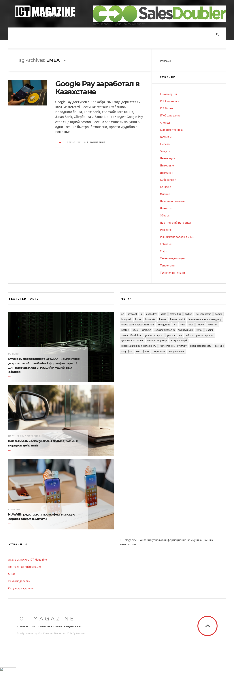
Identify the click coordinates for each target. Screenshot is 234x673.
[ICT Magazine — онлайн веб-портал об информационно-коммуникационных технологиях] (45, 11)
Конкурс (165, 187)
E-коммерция (96, 142)
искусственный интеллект (173, 345)
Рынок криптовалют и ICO (177, 237)
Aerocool (132, 314)
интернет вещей (179, 340)
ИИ (180, 335)
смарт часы (159, 351)
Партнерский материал (175, 222)
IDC (175, 324)
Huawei (162, 319)
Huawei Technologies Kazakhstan (137, 324)
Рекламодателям (19, 581)
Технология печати (172, 272)
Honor (138, 319)
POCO (135, 329)
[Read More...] (59, 142)
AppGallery (151, 314)
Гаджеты (165, 137)
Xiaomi (209, 329)
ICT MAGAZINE (45, 619)
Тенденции (167, 265)
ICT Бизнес (167, 108)
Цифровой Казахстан (132, 340)
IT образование (170, 115)
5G (122, 314)
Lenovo (200, 324)
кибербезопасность (200, 345)
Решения (165, 229)
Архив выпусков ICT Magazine (27, 559)
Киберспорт (168, 179)
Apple (163, 314)
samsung (146, 329)
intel (182, 324)
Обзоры (165, 215)
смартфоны (142, 351)
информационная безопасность (138, 345)
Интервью (167, 165)
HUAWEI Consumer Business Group (204, 319)
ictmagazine (164, 324)
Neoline (125, 329)
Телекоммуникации (172, 258)
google (218, 314)
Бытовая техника (171, 129)
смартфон (126, 351)
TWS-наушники (185, 329)
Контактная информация (24, 566)
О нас (11, 574)
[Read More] (10, 377)
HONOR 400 (150, 319)
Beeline (188, 314)
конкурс (219, 345)
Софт (163, 251)
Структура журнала (20, 588)
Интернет (166, 172)
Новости (165, 208)
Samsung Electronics (164, 329)
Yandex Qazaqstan (154, 335)
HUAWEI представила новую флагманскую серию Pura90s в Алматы (41, 517)
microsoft (212, 324)
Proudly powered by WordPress (32, 633)
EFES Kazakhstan (203, 314)
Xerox (199, 329)
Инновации (167, 158)
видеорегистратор (157, 340)
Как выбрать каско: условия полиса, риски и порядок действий (43, 443)
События (165, 244)
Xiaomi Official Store (131, 335)
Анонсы (165, 122)
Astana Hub (175, 314)
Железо (165, 144)
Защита (165, 151)
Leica (190, 324)
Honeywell (126, 319)
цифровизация (176, 351)
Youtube (171, 335)
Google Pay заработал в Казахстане (97, 87)
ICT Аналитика (169, 101)
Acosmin (80, 633)
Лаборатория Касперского (200, 335)
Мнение (165, 194)
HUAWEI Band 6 (177, 319)
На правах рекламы (172, 201)
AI (141, 314)
